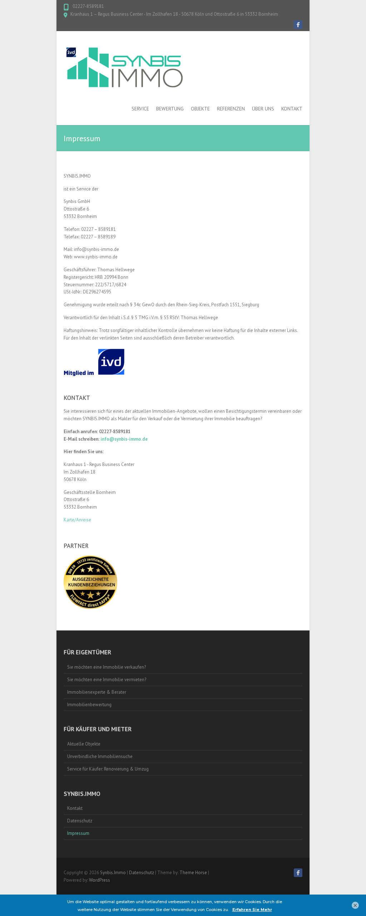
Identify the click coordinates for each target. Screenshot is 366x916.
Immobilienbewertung (89, 705)
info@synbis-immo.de (124, 439)
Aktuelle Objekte (83, 744)
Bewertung (170, 108)
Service (140, 108)
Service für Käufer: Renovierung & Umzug (108, 769)
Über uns (263, 108)
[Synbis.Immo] (126, 67)
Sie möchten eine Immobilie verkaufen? (106, 667)
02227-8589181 (87, 6)
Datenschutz (79, 821)
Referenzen (231, 108)
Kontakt (291, 108)
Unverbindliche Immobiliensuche (100, 756)
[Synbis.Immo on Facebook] (298, 24)
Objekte (200, 108)
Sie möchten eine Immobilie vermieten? (106, 680)
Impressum (78, 833)
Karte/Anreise (77, 520)
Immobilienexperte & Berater (96, 692)
